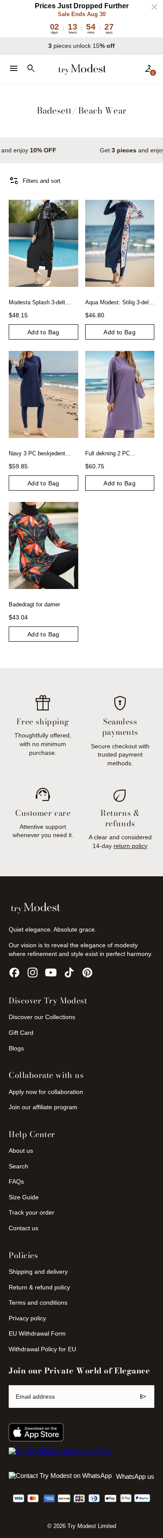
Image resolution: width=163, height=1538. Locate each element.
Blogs (16, 1048)
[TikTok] (69, 972)
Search (18, 1166)
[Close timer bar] (154, 6)
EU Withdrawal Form (37, 1333)
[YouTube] (51, 972)
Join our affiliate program (43, 1107)
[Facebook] (14, 972)
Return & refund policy (39, 1287)
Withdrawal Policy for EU (42, 1349)
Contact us (23, 1228)
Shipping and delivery (38, 1271)
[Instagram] (32, 972)
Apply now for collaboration (46, 1091)
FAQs (16, 1181)
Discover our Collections (42, 1016)
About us (21, 1150)
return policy (130, 845)
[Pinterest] (87, 972)
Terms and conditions (38, 1302)
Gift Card (21, 1032)
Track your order (31, 1212)
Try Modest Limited (91, 1526)
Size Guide (24, 1197)
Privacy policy (27, 1318)
